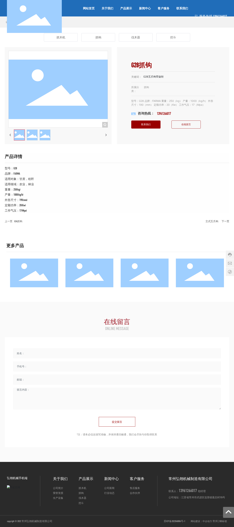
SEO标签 (223, 521)
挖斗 (173, 37)
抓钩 (98, 37)
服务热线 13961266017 (213, 16)
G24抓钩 (18, 221)
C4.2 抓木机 (34, 274)
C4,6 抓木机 (200, 274)
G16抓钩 (89, 274)
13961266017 (164, 113)
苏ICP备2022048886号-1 (174, 521)
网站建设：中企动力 (201, 521)
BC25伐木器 (144, 274)
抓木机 (60, 37)
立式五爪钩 (211, 221)
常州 (215, 521)
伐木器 (135, 37)
